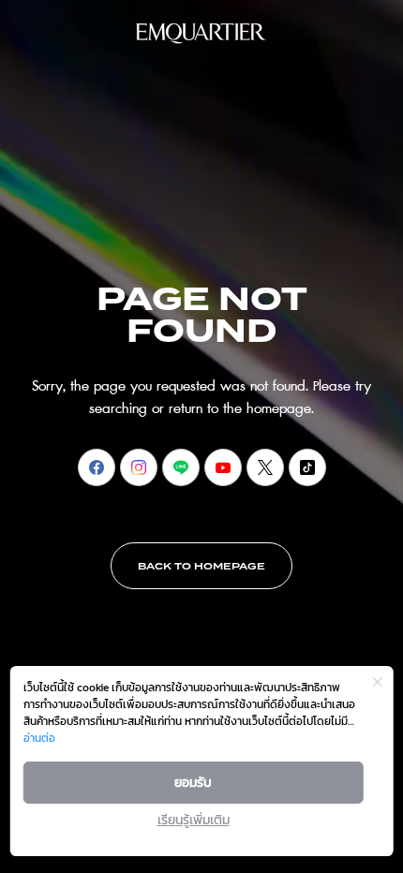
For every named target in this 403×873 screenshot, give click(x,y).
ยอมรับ (193, 782)
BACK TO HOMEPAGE (201, 566)
